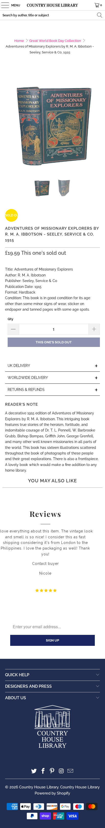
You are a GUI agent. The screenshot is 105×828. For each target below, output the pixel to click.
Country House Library (38, 787)
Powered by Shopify (52, 793)
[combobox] (52, 15)
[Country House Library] (52, 5)
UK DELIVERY (53, 365)
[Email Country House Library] (70, 771)
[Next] (96, 123)
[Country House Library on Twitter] (34, 771)
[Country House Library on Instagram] (61, 771)
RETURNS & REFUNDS (53, 390)
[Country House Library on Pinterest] (52, 771)
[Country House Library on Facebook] (43, 771)
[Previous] (9, 123)
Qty (10, 319)
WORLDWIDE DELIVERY (53, 378)
